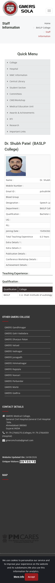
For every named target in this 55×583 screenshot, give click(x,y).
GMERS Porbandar (14, 381)
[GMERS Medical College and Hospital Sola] (19, 5)
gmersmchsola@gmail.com (19, 440)
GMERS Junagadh (13, 357)
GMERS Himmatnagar (16, 363)
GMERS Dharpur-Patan (16, 339)
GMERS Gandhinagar (15, 327)
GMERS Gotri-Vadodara (16, 333)
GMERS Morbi (12, 387)
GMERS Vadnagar (13, 351)
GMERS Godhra (12, 393)
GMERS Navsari (12, 375)
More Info (19, 576)
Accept (31, 576)
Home (47, 23)
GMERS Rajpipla (13, 369)
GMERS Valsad (12, 345)
